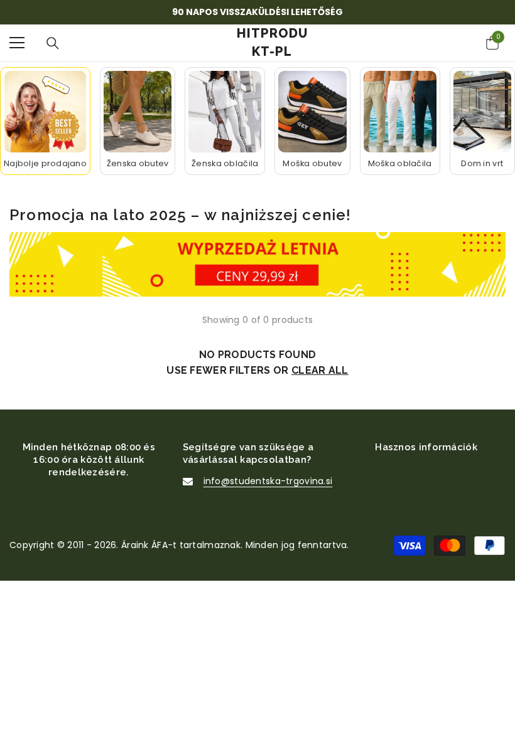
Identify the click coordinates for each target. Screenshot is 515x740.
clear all (320, 370)
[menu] (16, 42)
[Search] (52, 43)
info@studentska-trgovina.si (268, 481)
